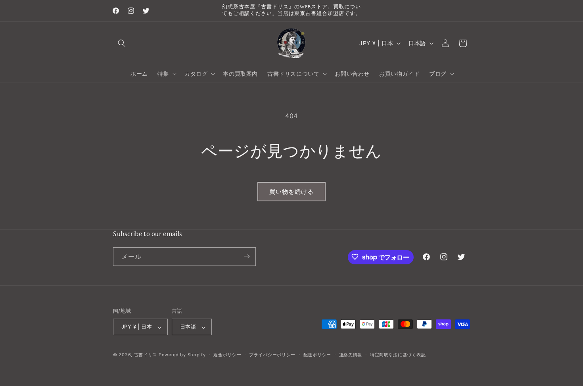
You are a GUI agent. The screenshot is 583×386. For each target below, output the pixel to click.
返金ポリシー (227, 354)
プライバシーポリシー (272, 354)
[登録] (246, 256)
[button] (121, 43)
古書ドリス (145, 355)
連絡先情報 (350, 354)
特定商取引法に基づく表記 (398, 354)
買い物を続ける (291, 191)
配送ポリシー (317, 354)
